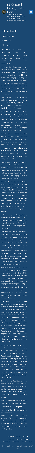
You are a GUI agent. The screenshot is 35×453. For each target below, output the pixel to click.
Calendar (19, 439)
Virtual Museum (26, 442)
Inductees (10, 439)
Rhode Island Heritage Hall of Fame (16, 8)
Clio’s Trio (15, 442)
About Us (25, 436)
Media (26, 439)
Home (17, 436)
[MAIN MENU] (31, 12)
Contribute (7, 442)
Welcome (10, 436)
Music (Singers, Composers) (11, 49)
